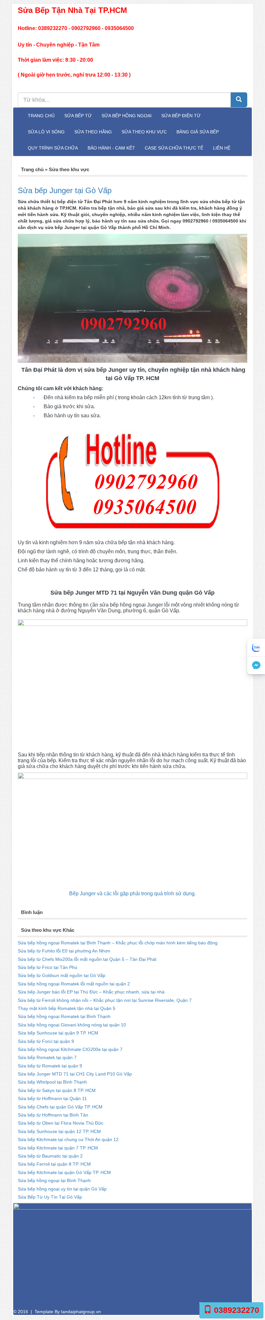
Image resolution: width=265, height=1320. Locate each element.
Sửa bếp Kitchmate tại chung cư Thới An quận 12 (68, 1139)
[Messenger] (256, 665)
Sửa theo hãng (93, 131)
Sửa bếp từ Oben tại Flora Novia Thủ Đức (60, 1123)
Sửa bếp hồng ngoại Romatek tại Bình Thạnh (64, 1016)
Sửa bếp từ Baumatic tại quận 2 (50, 1156)
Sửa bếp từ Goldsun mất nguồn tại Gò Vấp (61, 975)
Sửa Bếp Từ (78, 115)
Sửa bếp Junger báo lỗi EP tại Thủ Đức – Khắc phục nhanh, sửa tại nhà (91, 991)
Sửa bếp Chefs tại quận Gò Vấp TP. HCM (60, 1106)
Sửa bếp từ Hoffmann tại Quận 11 (52, 1098)
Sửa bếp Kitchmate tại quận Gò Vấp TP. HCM (64, 1172)
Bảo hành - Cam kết (111, 148)
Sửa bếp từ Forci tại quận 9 (46, 1041)
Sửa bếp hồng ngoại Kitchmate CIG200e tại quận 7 (70, 1049)
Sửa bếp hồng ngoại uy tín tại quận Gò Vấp (62, 1188)
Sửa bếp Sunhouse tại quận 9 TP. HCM (58, 1032)
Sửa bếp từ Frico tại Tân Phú (47, 967)
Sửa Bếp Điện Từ (181, 115)
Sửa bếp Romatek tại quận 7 (47, 1057)
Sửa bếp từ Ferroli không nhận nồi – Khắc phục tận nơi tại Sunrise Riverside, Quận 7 (105, 1000)
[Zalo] (256, 648)
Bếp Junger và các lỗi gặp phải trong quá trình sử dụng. (132, 893)
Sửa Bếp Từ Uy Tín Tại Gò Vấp (50, 1197)
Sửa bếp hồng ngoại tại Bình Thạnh (54, 1180)
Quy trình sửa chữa (53, 148)
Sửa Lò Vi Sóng (46, 131)
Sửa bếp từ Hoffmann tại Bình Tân (53, 1114)
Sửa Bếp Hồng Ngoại (126, 115)
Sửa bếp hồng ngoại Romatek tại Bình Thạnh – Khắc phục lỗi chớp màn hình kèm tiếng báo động (117, 942)
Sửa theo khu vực (144, 131)
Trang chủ (41, 115)
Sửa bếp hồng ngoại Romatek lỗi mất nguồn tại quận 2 (74, 983)
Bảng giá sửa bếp (197, 131)
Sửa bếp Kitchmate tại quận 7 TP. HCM (58, 1147)
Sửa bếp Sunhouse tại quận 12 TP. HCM (59, 1131)
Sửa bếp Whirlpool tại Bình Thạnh (52, 1082)
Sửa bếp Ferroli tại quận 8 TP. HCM (54, 1164)
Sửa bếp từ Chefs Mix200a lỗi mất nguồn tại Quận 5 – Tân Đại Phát (87, 959)
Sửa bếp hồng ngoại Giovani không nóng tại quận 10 (72, 1024)
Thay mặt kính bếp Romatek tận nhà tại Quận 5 (66, 1008)
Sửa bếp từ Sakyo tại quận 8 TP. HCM (57, 1090)
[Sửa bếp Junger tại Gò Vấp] (132, 298)
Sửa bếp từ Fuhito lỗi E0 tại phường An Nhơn (64, 950)
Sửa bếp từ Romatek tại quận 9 (50, 1065)
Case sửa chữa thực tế (174, 148)
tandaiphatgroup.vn (81, 1311)
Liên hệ (221, 148)
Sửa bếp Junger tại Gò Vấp (64, 190)
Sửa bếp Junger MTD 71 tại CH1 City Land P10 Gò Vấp (75, 1073)
